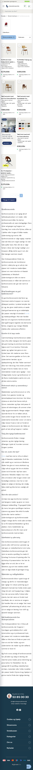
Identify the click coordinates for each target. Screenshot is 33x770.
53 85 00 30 (20, 697)
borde (27, 314)
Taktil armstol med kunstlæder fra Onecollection (23, 98)
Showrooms (12, 725)
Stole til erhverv (12, 16)
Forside (3, 16)
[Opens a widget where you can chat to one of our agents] (29, 767)
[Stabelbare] (6, 25)
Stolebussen (12, 731)
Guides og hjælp (13, 719)
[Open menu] (4, 6)
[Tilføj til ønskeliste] (3, 45)
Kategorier (11, 736)
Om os (9, 742)
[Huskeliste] (25, 6)
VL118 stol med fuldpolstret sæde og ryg (8, 62)
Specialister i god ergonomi (9, 1)
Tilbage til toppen (9, 200)
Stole (3, 456)
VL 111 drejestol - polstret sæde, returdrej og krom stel (8, 173)
